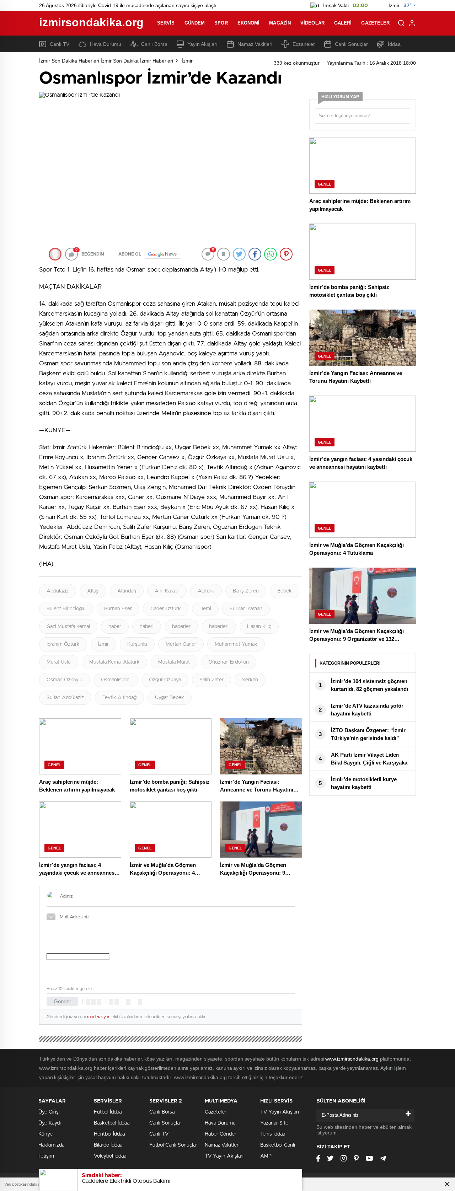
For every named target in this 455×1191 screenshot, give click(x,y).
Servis (166, 23)
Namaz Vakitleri (254, 44)
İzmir (187, 61)
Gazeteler (375, 23)
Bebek (284, 591)
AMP (266, 1156)
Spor (221, 23)
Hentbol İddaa (109, 1134)
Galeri (343, 23)
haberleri (219, 626)
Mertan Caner (181, 644)
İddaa (394, 44)
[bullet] (116, 1002)
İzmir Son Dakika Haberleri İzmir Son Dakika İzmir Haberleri (106, 61)
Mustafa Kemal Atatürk (114, 662)
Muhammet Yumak (236, 644)
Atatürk (206, 591)
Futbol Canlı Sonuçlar (173, 1145)
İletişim (46, 1156)
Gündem (194, 23)
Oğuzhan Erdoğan (228, 662)
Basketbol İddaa (111, 1123)
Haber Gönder (220, 1134)
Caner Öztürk (165, 608)
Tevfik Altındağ (119, 697)
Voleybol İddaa (110, 1156)
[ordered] (111, 1002)
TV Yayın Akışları (224, 1156)
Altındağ (126, 591)
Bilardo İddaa (108, 1145)
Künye (45, 1134)
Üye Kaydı (49, 1123)
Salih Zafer (211, 679)
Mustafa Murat (174, 662)
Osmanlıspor (115, 679)
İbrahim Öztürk (63, 644)
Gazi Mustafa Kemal (68, 626)
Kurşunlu (137, 644)
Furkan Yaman (246, 608)
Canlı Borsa (154, 44)
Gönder (62, 1001)
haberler (181, 626)
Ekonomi (248, 23)
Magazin (280, 23)
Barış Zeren (246, 591)
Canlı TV (59, 44)
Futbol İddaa (108, 1112)
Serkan (250, 679)
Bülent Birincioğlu (66, 608)
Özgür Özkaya (165, 679)
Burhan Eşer (118, 608)
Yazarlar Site (274, 1123)
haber (114, 626)
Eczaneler (304, 44)
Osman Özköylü (64, 679)
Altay (93, 591)
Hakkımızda (51, 1145)
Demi (205, 608)
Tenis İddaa (272, 1134)
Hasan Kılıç (259, 626)
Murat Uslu (59, 662)
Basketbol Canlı (277, 1145)
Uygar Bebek (169, 697)
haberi (147, 626)
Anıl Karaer (167, 591)
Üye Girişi (49, 1112)
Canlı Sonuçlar (351, 44)
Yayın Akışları (202, 44)
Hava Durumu (105, 44)
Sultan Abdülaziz (65, 697)
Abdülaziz (58, 591)
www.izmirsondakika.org (352, 1059)
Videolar (312, 23)
